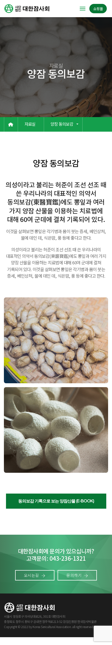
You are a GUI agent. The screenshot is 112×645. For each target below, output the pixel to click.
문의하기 (74, 575)
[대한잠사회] (27, 8)
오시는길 (32, 575)
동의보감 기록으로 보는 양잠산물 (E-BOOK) (56, 501)
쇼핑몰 (98, 8)
